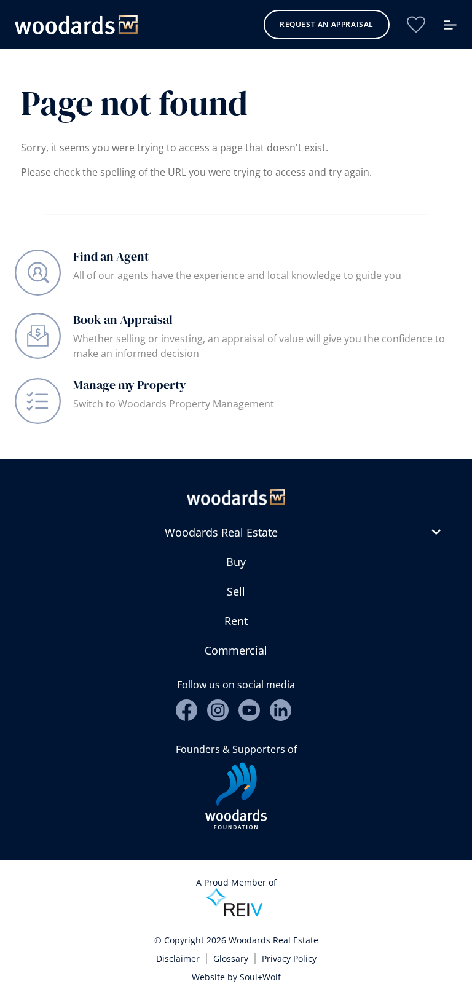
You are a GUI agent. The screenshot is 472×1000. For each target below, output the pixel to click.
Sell (236, 591)
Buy (236, 561)
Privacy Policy (289, 958)
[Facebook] (186, 710)
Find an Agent (111, 256)
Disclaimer (178, 958)
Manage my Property (129, 384)
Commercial (236, 650)
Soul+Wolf (260, 977)
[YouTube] (249, 710)
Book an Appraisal (123, 319)
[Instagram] (218, 710)
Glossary (230, 958)
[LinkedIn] (280, 710)
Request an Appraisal (327, 24)
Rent (236, 620)
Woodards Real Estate (221, 532)
